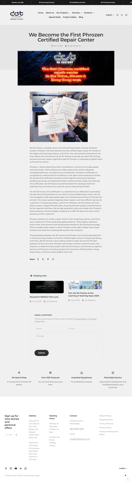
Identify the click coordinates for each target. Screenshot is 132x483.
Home (40, 13)
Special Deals (55, 17)
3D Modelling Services (74, 2)
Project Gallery (70, 17)
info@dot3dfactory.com (80, 439)
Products (88, 13)
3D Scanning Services (43, 2)
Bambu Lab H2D (14, 2)
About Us (50, 13)
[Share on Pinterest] (48, 259)
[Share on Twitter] (43, 259)
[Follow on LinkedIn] (20, 468)
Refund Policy (105, 416)
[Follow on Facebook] (6, 468)
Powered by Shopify (32, 476)
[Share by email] (53, 259)
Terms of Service (106, 424)
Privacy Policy (81, 319)
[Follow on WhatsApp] (25, 468)
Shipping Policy (106, 420)
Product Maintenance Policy (108, 433)
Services (76, 13)
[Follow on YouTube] (15, 468)
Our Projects (62, 13)
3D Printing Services (105, 2)
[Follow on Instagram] (11, 468)
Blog (81, 17)
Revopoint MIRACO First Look (44, 297)
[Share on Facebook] (38, 259)
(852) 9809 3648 (76, 429)
